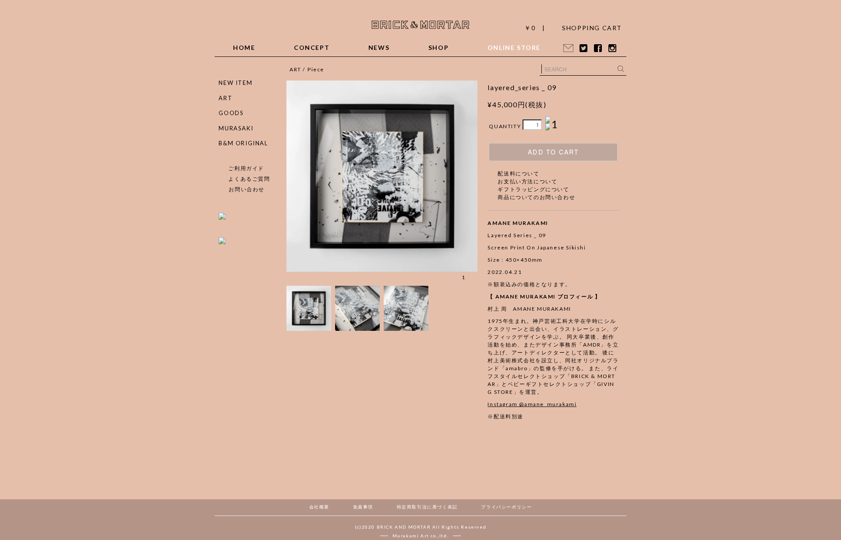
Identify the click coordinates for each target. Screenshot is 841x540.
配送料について (518, 173)
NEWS (378, 47)
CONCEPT (311, 47)
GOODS (231, 112)
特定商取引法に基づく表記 (427, 506)
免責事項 (363, 506)
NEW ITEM (235, 82)
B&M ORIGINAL (243, 143)
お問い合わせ (247, 189)
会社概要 (319, 506)
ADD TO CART (553, 151)
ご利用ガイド (246, 168)
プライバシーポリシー (506, 506)
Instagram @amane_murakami (532, 404)
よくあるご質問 (249, 178)
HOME (244, 47)
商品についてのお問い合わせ (536, 197)
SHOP (438, 47)
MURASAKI (236, 128)
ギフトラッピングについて (533, 189)
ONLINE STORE (514, 47)
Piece (315, 69)
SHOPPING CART (592, 28)
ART (295, 69)
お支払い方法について (527, 181)
